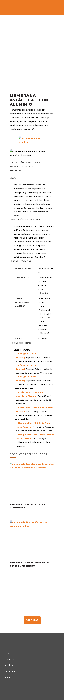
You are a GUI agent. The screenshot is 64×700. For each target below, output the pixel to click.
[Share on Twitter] (27, 170)
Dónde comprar (11, 671)
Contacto (8, 677)
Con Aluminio (33, 162)
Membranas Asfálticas (21, 166)
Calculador (9, 665)
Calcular (32, 620)
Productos (9, 659)
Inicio (6, 653)
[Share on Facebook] (24, 170)
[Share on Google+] (30, 170)
